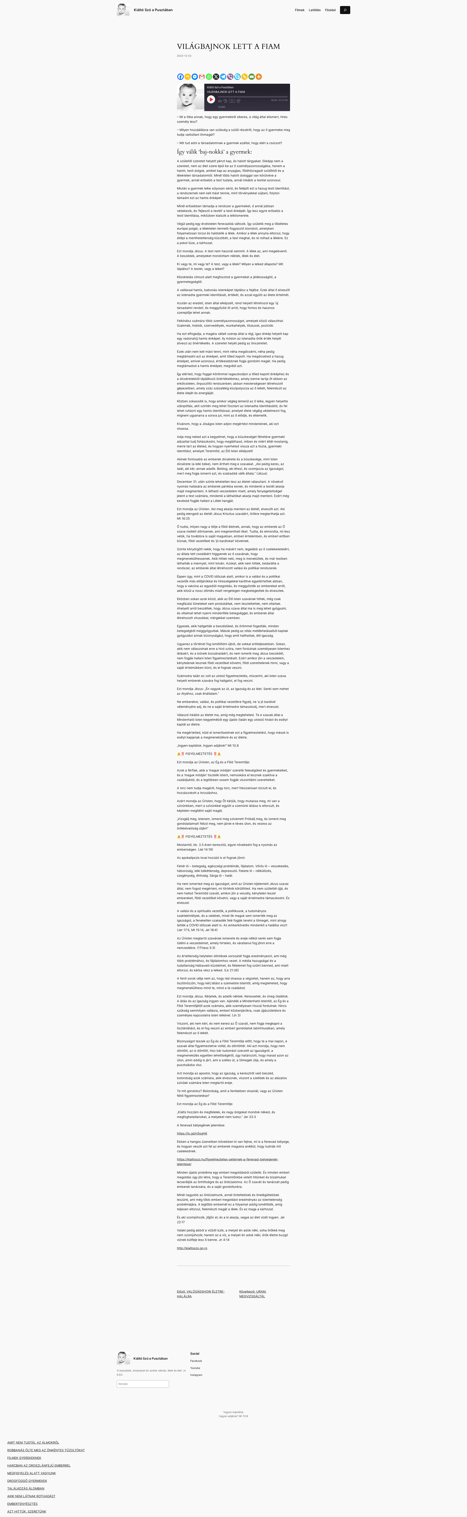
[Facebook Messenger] (195, 76)
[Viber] (230, 76)
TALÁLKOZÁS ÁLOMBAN (25, 1488)
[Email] (251, 76)
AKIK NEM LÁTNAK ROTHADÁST (31, 1496)
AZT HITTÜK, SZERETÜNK (26, 1511)
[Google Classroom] (187, 76)
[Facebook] (180, 76)
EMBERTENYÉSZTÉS (22, 1504)
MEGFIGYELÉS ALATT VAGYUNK (31, 1473)
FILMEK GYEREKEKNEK (24, 1458)
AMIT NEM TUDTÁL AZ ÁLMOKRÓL (33, 1442)
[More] (259, 76)
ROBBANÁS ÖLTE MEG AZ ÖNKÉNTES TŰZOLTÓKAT (46, 1450)
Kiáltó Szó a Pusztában (153, 10)
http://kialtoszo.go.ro (192, 1248)
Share (221, 107)
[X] (216, 76)
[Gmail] (202, 76)
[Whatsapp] (209, 76)
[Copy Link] (244, 76)
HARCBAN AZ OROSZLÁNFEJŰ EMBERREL (39, 1465)
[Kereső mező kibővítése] (345, 10)
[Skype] (237, 76)
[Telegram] (223, 76)
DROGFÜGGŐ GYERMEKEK (27, 1481)
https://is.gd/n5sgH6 (192, 1133)
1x (232, 101)
